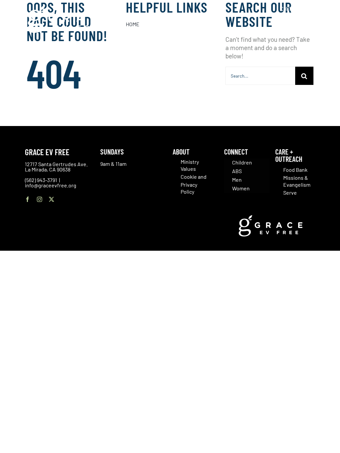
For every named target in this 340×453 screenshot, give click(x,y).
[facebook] (27, 199)
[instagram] (39, 199)
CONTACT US (292, 8)
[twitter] (51, 199)
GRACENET (318, 8)
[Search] (326, 23)
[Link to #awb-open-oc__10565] (319, 42)
